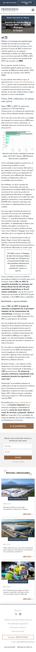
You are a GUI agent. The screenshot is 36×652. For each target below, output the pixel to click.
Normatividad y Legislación (18, 624)
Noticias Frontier (18, 631)
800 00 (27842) (11, 2)
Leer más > (28, 514)
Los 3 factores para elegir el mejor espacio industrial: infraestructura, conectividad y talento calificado (16, 592)
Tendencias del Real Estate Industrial (18, 620)
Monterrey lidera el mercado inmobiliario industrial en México (15, 508)
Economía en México (18, 627)
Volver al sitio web (26, 3)
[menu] (33, 10)
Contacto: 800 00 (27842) (18, 637)
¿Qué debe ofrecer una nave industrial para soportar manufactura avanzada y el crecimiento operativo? (18, 550)
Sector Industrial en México (18, 17)
